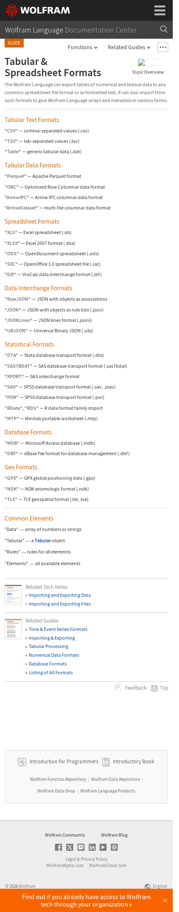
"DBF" (11, 453)
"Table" (13, 151)
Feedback (135, 687)
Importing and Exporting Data (60, 595)
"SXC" (11, 264)
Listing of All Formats (51, 672)
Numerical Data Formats (54, 655)
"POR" (12, 397)
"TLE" (11, 499)
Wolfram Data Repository (115, 779)
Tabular (43, 540)
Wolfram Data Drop (56, 791)
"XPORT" (14, 376)
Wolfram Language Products (107, 791)
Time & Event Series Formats (58, 629)
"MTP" (12, 418)
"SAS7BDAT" (18, 366)
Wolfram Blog (114, 835)
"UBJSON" (16, 330)
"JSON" (13, 309)
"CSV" (11, 130)
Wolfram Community (65, 835)
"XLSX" (12, 243)
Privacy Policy (94, 859)
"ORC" (12, 187)
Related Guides (126, 47)
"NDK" (12, 489)
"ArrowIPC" (17, 197)
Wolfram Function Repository (58, 779)
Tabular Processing (48, 646)
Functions (80, 47)
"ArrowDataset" (21, 207)
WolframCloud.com (108, 865)
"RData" (13, 408)
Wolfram (27, 886)
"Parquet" (16, 176)
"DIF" (11, 274)
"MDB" (12, 443)
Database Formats (48, 663)
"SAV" (11, 387)
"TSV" (11, 141)
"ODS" (12, 253)
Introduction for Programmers (63, 761)
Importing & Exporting (52, 638)
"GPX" (11, 478)
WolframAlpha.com (65, 865)
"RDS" (32, 408)
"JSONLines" (18, 320)
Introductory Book (133, 761)
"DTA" (11, 355)
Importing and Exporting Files (60, 604)
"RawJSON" (18, 299)
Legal (71, 859)
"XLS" (11, 232)
